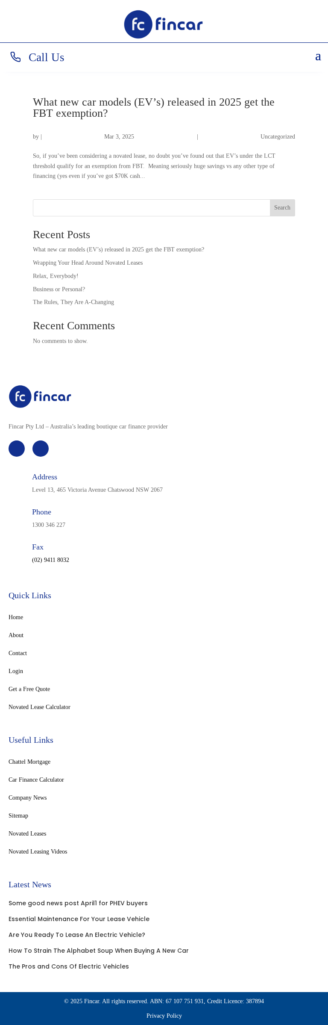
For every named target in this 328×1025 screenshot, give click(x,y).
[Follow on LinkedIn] (40, 448)
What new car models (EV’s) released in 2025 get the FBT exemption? (154, 107)
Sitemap (18, 816)
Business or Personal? (59, 289)
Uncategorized (278, 136)
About (16, 635)
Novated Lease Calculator (39, 707)
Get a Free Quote (29, 689)
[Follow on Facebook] (17, 448)
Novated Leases (27, 834)
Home (16, 617)
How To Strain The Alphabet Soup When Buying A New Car (99, 950)
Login (16, 671)
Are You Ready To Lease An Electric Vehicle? (77, 934)
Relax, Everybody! (56, 276)
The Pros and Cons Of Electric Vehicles (69, 966)
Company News (28, 798)
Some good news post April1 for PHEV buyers (78, 903)
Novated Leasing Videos (38, 852)
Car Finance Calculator (36, 780)
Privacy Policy (164, 1016)
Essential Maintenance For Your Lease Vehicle (79, 919)
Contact (18, 653)
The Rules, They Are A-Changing (73, 302)
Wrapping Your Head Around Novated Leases (88, 263)
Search (282, 207)
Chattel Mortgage (29, 762)
